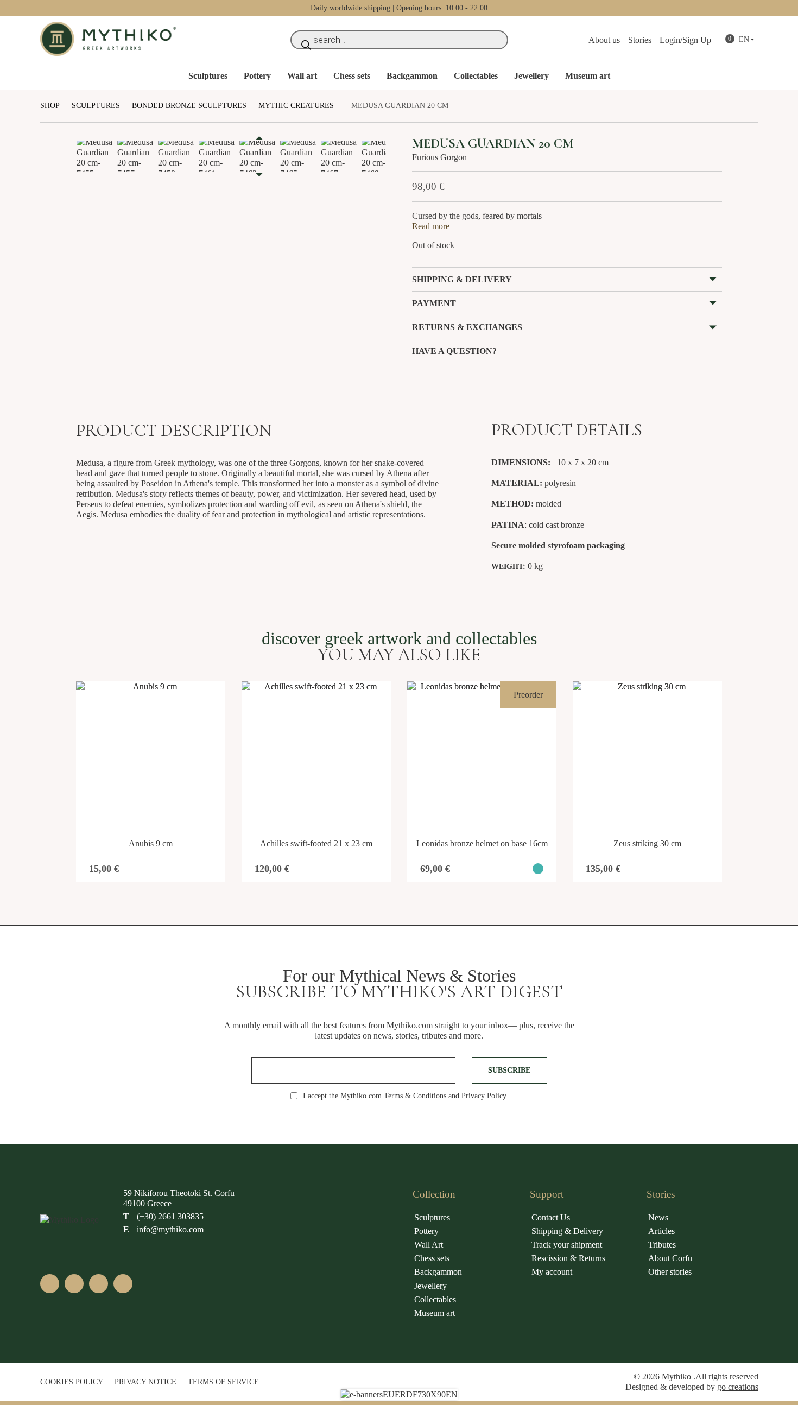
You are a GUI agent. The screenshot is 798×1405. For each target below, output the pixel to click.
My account (551, 1271)
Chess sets (351, 75)
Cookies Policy (71, 1381)
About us (604, 40)
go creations (737, 1386)
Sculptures (207, 75)
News (658, 1217)
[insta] (74, 1283)
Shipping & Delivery (567, 1231)
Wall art (302, 75)
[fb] (49, 1283)
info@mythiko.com (163, 1229)
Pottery (257, 75)
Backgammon (412, 75)
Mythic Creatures (296, 105)
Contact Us (550, 1217)
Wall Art (428, 1244)
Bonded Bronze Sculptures (189, 105)
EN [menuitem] (744, 39)
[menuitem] (747, 40)
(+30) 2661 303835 (163, 1216)
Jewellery (531, 75)
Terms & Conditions (415, 1095)
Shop (50, 105)
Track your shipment (566, 1244)
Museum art (587, 75)
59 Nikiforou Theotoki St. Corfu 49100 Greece (179, 1198)
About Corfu (670, 1258)
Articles (661, 1231)
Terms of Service (223, 1381)
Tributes (662, 1244)
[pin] (122, 1283)
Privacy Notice (145, 1381)
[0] (723, 40)
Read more (430, 226)
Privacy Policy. (484, 1095)
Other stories (670, 1271)
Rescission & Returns (568, 1258)
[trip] (98, 1283)
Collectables (476, 75)
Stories (639, 40)
